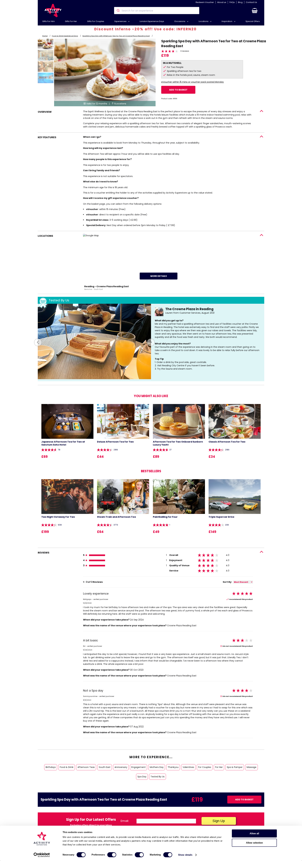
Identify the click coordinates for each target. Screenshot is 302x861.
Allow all (254, 833)
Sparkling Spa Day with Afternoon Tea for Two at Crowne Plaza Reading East (116, 36)
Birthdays (51, 767)
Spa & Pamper (235, 767)
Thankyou (173, 767)
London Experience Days (152, 21)
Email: (125, 821)
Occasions (180, 21)
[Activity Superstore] (53, 10)
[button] (254, 10)
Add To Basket (178, 89)
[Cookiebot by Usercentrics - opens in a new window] (42, 855)
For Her (219, 767)
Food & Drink (66, 767)
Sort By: (227, 582)
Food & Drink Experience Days (65, 36)
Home (45, 36)
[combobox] (156, 10)
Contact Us (251, 2)
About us (221, 2)
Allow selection (254, 842)
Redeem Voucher (205, 2)
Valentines (188, 767)
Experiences (121, 21)
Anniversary (121, 767)
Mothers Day (157, 767)
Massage (251, 767)
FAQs (232, 2)
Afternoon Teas (86, 767)
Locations (204, 21)
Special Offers (253, 21)
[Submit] (118, 10)
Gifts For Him (48, 21)
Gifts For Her (71, 21)
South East (104, 767)
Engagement (138, 767)
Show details (185, 854)
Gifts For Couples (95, 21)
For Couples (204, 767)
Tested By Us (158, 776)
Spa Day (141, 776)
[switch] (111, 854)
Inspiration (227, 21)
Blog (240, 2)
